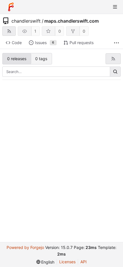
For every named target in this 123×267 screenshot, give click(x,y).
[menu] (45, 262)
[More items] (116, 43)
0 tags (41, 58)
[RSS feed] (9, 31)
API (83, 261)
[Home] (11, 7)
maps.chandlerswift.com (71, 21)
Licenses (67, 261)
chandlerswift (26, 21)
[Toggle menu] (115, 7)
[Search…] (115, 71)
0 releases (16, 58)
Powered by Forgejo (25, 247)
